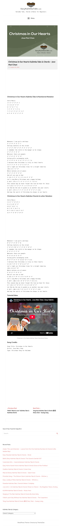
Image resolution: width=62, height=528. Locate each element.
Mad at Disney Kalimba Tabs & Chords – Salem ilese (19, 473)
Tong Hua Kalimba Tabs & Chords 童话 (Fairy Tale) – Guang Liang (23, 501)
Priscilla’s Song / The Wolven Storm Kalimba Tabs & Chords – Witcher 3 (25, 476)
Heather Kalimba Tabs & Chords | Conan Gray (17, 469)
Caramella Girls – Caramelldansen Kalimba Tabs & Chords (21, 462)
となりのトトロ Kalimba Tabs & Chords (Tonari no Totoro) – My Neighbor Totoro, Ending (30, 487)
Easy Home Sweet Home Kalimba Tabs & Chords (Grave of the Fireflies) (25, 465)
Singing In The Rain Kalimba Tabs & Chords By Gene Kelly (21, 494)
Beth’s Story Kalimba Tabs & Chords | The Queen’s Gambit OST (22, 458)
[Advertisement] (32, 83)
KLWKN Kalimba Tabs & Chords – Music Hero (17, 490)
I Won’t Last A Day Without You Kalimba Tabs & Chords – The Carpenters (25, 497)
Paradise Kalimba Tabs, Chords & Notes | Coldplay (18, 483)
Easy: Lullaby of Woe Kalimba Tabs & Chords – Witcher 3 (20, 480)
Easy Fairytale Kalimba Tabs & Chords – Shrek (17, 455)
